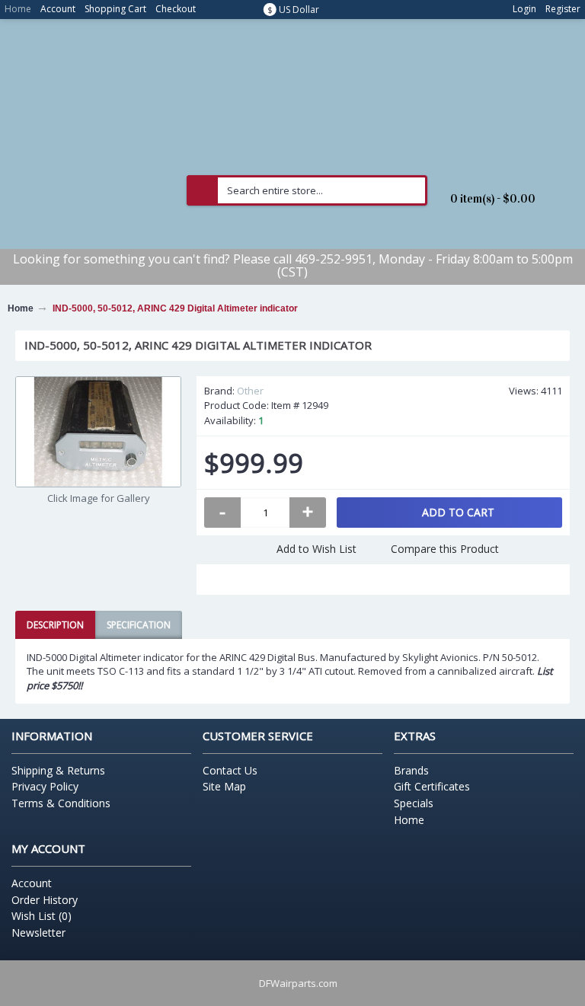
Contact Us (230, 770)
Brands (411, 770)
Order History (44, 900)
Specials (413, 803)
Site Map (224, 786)
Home (409, 820)
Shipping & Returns (58, 770)
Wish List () (41, 916)
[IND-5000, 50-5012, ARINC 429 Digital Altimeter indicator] (98, 431)
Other (250, 391)
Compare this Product (445, 548)
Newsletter (38, 932)
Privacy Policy (44, 786)
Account (31, 883)
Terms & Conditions (60, 803)
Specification (139, 624)
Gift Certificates (432, 786)
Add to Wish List (316, 548)
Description (55, 624)
